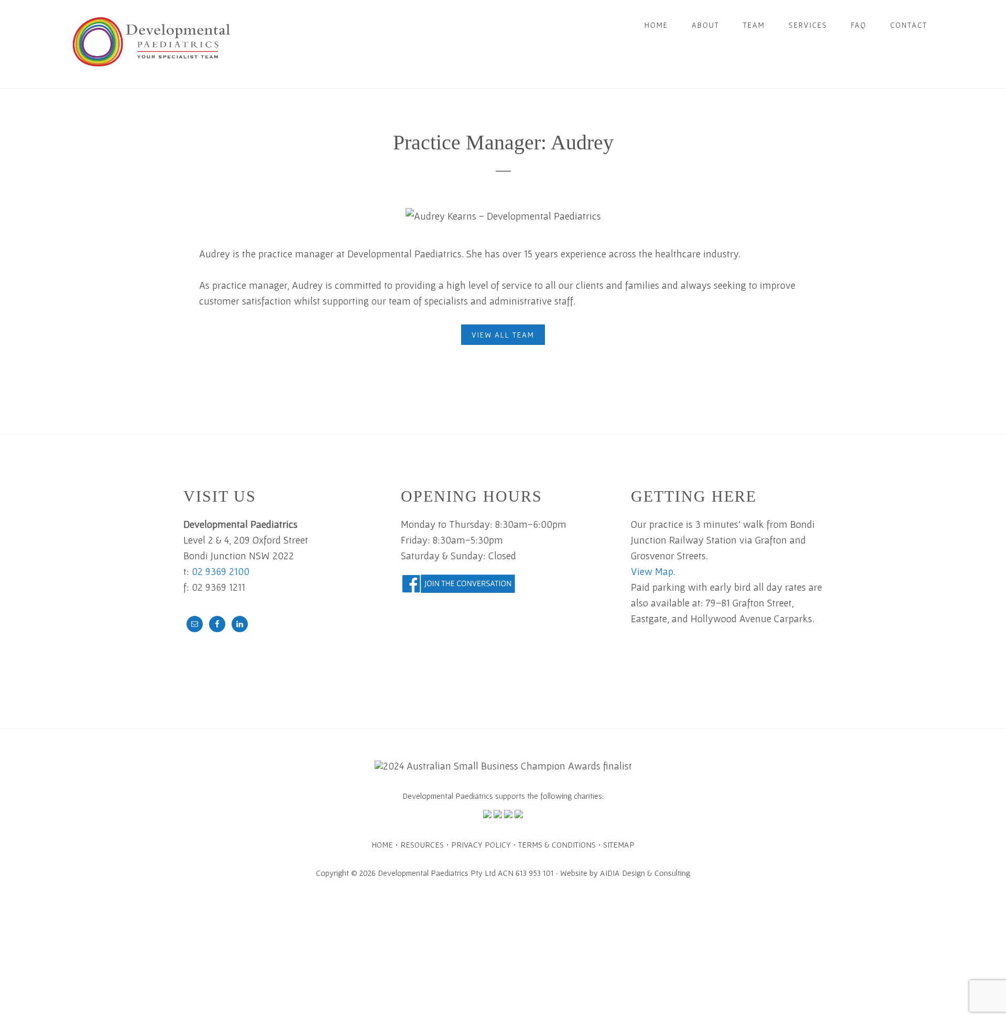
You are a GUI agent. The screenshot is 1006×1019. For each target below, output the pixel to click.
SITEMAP (619, 844)
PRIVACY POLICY (481, 844)
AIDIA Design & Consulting (645, 872)
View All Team (503, 334)
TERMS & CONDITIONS (557, 844)
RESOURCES (422, 844)
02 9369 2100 (220, 571)
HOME (382, 844)
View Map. (653, 571)
